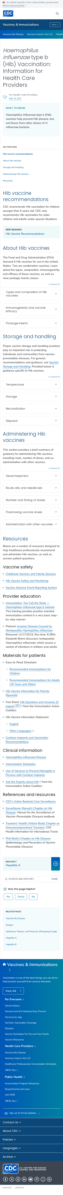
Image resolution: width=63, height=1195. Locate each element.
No (33, 896)
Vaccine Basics (12, 1005)
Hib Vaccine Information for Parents (27, 691)
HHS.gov (7, 1187)
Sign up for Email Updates (22, 1112)
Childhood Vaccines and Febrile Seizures (31, 574)
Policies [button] (8, 1139)
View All (11, 991)
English (14, 724)
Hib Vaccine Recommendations (25, 234)
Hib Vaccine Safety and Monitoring (27, 581)
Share (55, 879)
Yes (8, 896)
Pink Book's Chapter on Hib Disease (28, 838)
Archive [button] (8, 1157)
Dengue (9, 924)
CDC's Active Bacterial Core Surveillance (31, 801)
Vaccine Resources (14, 1039)
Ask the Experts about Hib (22, 782)
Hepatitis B (11, 944)
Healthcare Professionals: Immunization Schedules (30, 1063)
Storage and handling (13, 167)
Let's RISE (10, 1094)
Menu (54, 25)
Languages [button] (11, 1148)
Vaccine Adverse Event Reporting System (31, 587)
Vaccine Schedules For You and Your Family (27, 1034)
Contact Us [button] (11, 1122)
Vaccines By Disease (13, 34)
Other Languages (20, 731)
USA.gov (19, 1187)
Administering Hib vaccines (16, 174)
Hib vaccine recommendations (18, 154)
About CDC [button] (11, 1131)
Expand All (55, 284)
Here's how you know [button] (14, 5)
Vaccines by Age (13, 1017)
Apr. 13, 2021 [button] (15, 98)
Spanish (12, 695)
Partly (21, 896)
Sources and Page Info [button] (21, 879)
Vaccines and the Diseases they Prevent (25, 1011)
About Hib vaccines (12, 160)
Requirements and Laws (17, 1089)
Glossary (9, 1028)
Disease (26, 757)
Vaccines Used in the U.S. (40, 34)
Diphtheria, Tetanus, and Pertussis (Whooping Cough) (31, 931)
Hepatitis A (11, 937)
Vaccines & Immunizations (21, 25)
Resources (8, 180)
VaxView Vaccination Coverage (20, 1022)
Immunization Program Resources (22, 1083)
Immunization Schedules (21, 764)
